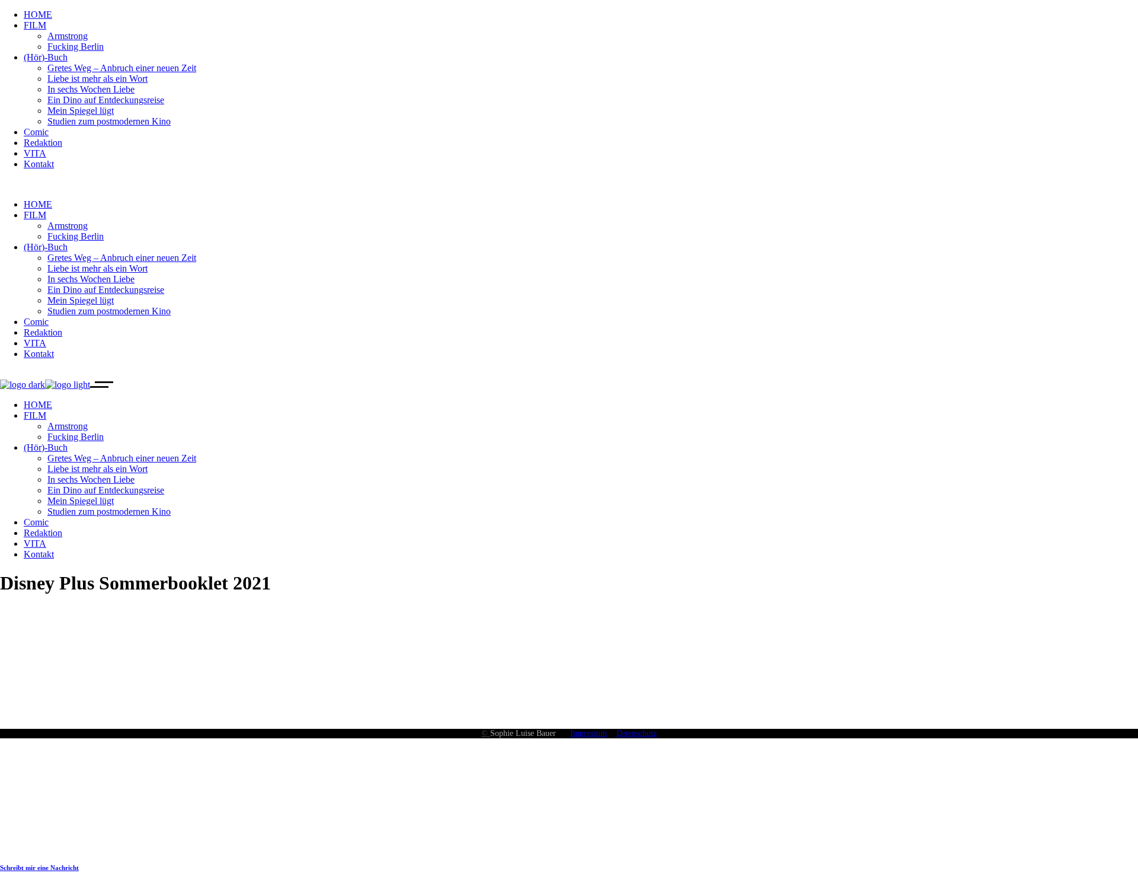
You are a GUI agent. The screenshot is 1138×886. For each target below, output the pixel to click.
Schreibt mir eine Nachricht (39, 867)
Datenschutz (636, 733)
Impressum (588, 733)
